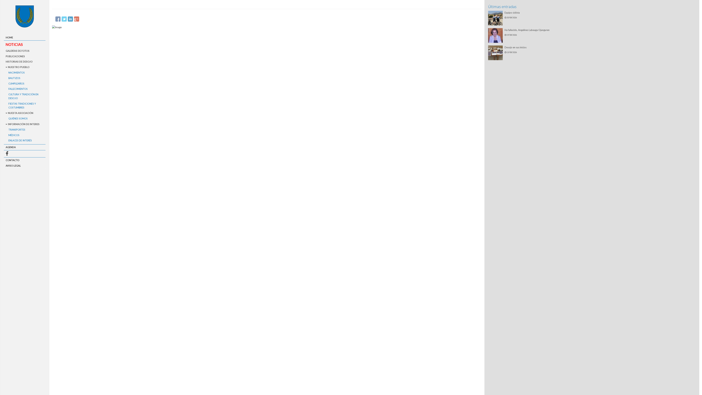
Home (9, 37)
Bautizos (14, 78)
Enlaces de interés (20, 140)
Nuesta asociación (20, 113)
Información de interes (23, 124)
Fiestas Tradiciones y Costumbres (22, 105)
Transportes (16, 129)
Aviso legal (13, 165)
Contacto (12, 160)
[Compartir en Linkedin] (70, 19)
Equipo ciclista (512, 12)
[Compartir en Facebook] (58, 19)
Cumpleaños (16, 83)
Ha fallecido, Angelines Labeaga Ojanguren (527, 30)
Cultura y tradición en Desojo (23, 96)
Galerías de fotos (17, 50)
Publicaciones (15, 56)
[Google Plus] (76, 19)
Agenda (11, 147)
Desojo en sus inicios (515, 47)
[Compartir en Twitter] (64, 19)
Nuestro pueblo (18, 67)
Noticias (14, 44)
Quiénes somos (18, 118)
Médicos (13, 135)
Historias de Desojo (19, 61)
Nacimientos (16, 72)
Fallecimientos (18, 88)
